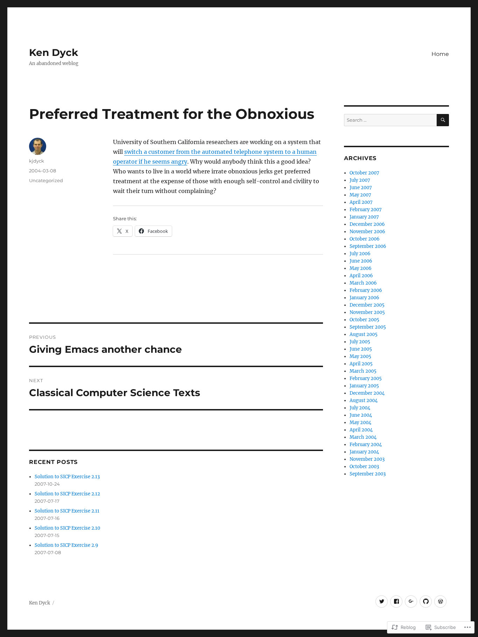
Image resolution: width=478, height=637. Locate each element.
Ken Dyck (53, 52)
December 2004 (367, 393)
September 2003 (368, 474)
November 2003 (367, 459)
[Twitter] (381, 601)
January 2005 (364, 386)
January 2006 (364, 298)
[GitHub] (426, 601)
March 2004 (363, 437)
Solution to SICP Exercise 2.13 (67, 477)
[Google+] (411, 601)
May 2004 (360, 422)
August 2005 (364, 334)
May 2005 (360, 356)
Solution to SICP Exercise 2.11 (67, 511)
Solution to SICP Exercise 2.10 (67, 528)
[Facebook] (396, 601)
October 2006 (365, 239)
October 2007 (364, 173)
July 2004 (360, 408)
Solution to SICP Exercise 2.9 (66, 545)
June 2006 (361, 261)
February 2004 (366, 445)
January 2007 (364, 217)
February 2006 (366, 290)
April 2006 (361, 276)
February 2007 (366, 210)
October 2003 (364, 467)
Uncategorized (46, 180)
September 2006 (368, 246)
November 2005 (367, 312)
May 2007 (360, 195)
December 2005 (367, 305)
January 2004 (364, 452)
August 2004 (364, 400)
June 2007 (361, 188)
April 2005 (361, 364)
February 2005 (366, 378)
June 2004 (361, 415)
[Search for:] (390, 120)
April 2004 (361, 430)
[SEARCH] (443, 120)
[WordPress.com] (440, 601)
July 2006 (360, 254)
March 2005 (363, 371)
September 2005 (368, 327)
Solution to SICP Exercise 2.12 (67, 494)
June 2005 (361, 349)
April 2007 (361, 202)
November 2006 (367, 232)
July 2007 (360, 180)
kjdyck (36, 161)
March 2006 (363, 283)
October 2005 (364, 320)
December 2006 (367, 224)
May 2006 (361, 268)
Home (440, 54)
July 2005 (360, 342)
